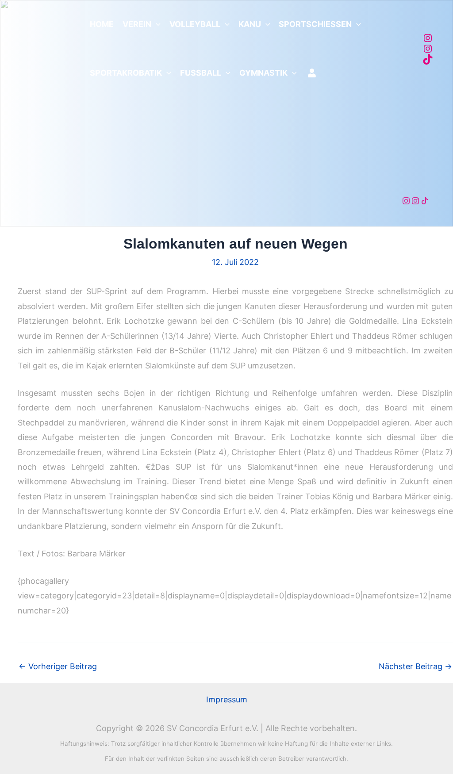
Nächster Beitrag (415, 667)
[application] (156, 24)
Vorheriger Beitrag (58, 667)
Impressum (226, 699)
